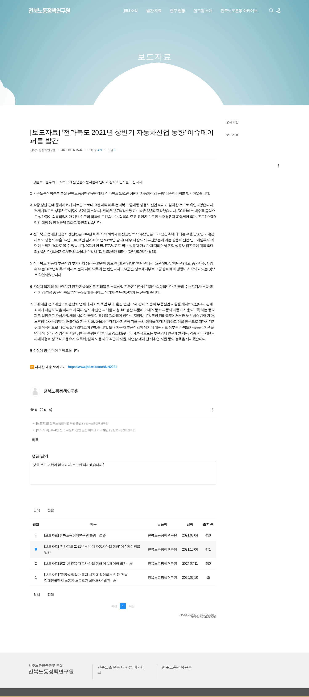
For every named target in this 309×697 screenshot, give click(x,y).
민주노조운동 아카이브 (239, 10)
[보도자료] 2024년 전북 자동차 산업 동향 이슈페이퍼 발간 (85, 430)
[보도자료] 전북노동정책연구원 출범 (71, 423)
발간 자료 (153, 10)
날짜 (190, 524)
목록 (35, 440)
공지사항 (232, 122)
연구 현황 (177, 10)
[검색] (271, 10)
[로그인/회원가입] (278, 10)
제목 (93, 524)
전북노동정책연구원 (43, 150)
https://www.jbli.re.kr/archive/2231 (92, 367)
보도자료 (232, 135)
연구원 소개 (202, 10)
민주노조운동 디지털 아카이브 (121, 669)
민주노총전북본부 (177, 666)
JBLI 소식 (131, 10)
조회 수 (208, 524)
